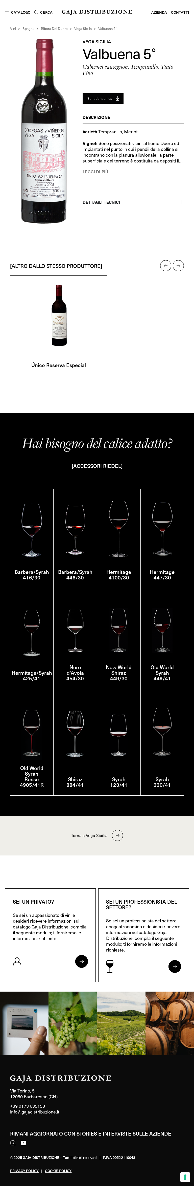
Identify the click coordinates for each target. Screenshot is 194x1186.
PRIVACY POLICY (24, 1170)
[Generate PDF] (103, 98)
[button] (165, 265)
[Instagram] (13, 1143)
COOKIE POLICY (58, 1170)
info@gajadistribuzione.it (34, 1111)
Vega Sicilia (83, 28)
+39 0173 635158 (27, 1106)
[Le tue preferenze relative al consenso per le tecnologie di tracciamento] (185, 1177)
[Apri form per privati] (81, 961)
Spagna (28, 28)
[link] (24, 1023)
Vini (13, 28)
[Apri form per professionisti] (174, 966)
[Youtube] (23, 1143)
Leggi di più (95, 171)
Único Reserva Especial (58, 365)
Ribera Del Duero (54, 28)
